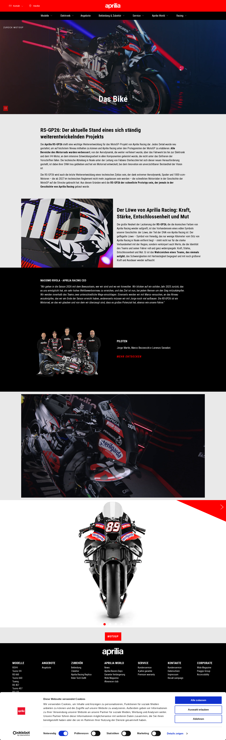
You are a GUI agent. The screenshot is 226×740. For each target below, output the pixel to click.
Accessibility (203, 674)
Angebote (46, 667)
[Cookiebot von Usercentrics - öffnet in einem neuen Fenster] (21, 733)
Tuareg (15, 681)
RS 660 (15, 674)
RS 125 (15, 692)
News (107, 667)
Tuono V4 (16, 671)
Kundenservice (145, 667)
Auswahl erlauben (198, 709)
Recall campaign (175, 678)
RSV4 (15, 667)
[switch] (95, 733)
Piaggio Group (203, 671)
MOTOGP (113, 636)
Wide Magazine (111, 678)
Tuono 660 (17, 678)
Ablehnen (198, 718)
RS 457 (15, 685)
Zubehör (75, 671)
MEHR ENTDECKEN (129, 356)
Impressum (173, 674)
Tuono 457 (17, 688)
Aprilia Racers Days (113, 671)
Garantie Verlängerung (114, 674)
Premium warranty (146, 674)
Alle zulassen (198, 700)
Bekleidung (76, 667)
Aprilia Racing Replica (81, 674)
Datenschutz (174, 671)
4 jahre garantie (145, 671)
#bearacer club (111, 681)
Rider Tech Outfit (78, 678)
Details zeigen (175, 733)
